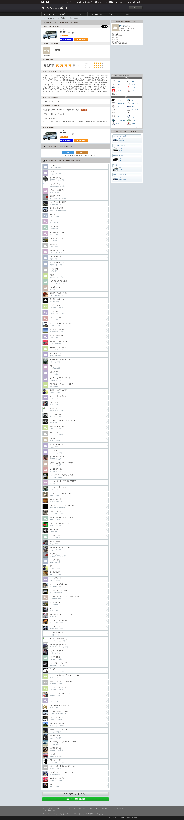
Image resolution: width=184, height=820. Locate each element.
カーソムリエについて (60, 808)
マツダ (133, 84)
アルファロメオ (120, 120)
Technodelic (122, 25)
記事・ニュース (99, 2)
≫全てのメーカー (137, 127)
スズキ (133, 87)
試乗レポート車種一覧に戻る (75, 799)
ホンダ (118, 84)
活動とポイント (83, 808)
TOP (44, 808)
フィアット (119, 106)
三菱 (132, 91)
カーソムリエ (119, 2)
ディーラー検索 (131, 2)
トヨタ (118, 81)
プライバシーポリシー (72, 814)
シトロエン (134, 103)
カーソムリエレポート (116, 808)
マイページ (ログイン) (57, 814)
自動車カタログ (87, 2)
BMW (133, 100)
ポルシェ (134, 124)
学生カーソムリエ (95, 808)
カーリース (70, 2)
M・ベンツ (134, 110)
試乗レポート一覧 (66, 18)
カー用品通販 (109, 2)
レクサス (118, 94)
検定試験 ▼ (63, 14)
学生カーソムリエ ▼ (115, 14)
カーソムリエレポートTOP (51, 18)
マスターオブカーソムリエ (97, 14)
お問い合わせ (99, 814)
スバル (118, 87)
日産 (132, 81)
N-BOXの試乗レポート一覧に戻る (75, 794)
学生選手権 (105, 808)
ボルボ (118, 116)
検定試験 (49, 808)
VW (132, 117)
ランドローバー (135, 120)
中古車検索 (78, 2)
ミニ (117, 113)
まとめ (127, 14)
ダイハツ (118, 91)
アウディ (118, 100)
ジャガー (118, 110)
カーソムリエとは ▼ (49, 14)
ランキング (46, 814)
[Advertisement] (127, 59)
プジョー (118, 124)
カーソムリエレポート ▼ (78, 14)
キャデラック (120, 103)
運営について (73, 808)
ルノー (133, 113)
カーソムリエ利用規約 (87, 814)
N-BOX (76, 18)
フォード (134, 106)
